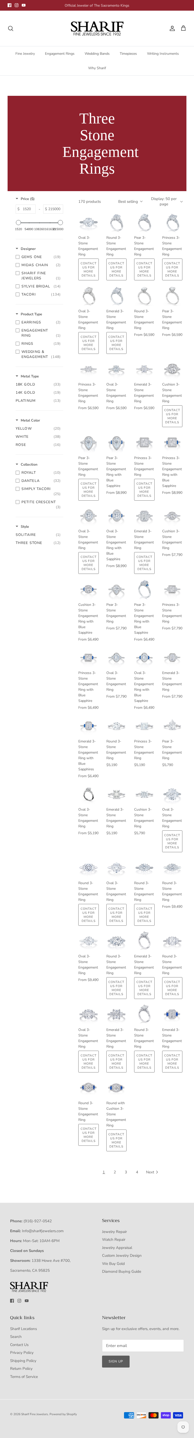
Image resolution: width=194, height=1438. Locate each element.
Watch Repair (113, 1239)
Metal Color (30, 420)
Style (25, 526)
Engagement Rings (60, 53)
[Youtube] (24, 5)
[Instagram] (16, 5)
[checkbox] (38, 257)
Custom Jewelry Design (122, 1255)
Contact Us (19, 1344)
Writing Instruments (163, 53)
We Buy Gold (113, 1263)
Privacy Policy (22, 1352)
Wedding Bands (97, 53)
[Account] (171, 28)
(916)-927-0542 (37, 1221)
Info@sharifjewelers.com (43, 1230)
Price (28, 198)
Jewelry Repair (114, 1231)
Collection (29, 464)
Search (16, 1336)
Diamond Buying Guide (121, 1271)
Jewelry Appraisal (117, 1247)
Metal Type (30, 376)
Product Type (31, 314)
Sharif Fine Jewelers (34, 1414)
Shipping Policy (23, 1360)
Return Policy (21, 1368)
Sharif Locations (23, 1328)
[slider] (18, 222)
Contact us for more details (88, 269)
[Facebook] (9, 5)
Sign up (116, 1361)
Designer (28, 248)
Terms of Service (24, 1376)
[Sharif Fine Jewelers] (97, 28)
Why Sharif (97, 68)
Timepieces (128, 53)
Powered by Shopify (63, 1414)
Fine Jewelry (25, 53)
